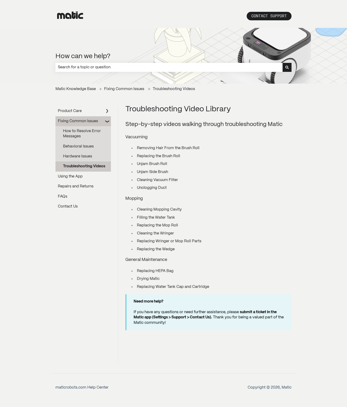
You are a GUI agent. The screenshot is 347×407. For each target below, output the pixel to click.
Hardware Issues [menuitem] (77, 156)
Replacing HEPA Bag (155, 271)
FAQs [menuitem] (62, 196)
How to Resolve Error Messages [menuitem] (82, 133)
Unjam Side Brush (152, 172)
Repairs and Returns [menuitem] (75, 186)
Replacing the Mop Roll (157, 225)
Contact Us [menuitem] (68, 206)
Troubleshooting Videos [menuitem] (84, 166)
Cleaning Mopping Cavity (159, 209)
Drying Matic (148, 279)
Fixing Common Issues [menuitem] (78, 121)
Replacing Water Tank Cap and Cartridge (173, 287)
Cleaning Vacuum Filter (157, 180)
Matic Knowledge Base (75, 89)
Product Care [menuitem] (70, 111)
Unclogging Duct (152, 188)
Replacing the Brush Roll (158, 156)
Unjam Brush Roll (152, 164)
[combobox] (169, 67)
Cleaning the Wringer (155, 233)
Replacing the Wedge (156, 249)
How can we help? (82, 56)
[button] (107, 111)
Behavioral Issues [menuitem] (78, 146)
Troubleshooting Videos (174, 89)
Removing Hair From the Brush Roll (168, 148)
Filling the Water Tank (156, 217)
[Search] (287, 67)
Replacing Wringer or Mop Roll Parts (169, 241)
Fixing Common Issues (124, 89)
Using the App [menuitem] (70, 176)
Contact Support (269, 16)
